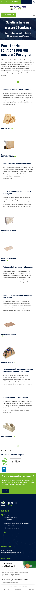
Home (6, 33)
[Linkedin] (4, 469)
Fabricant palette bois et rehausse (20, 33)
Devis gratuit (7, 14)
